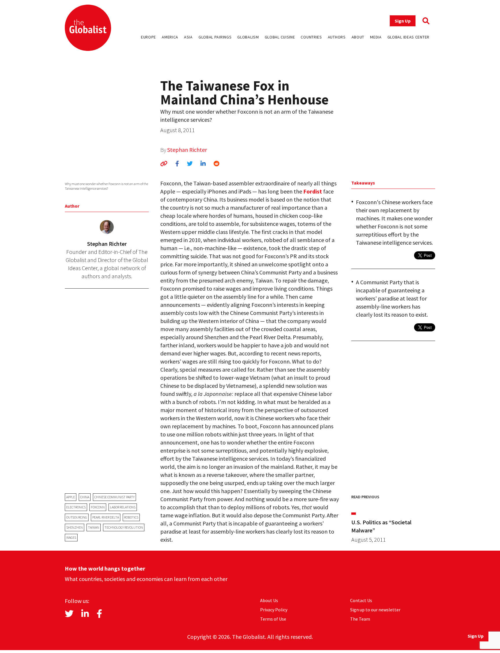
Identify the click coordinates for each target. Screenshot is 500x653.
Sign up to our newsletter (375, 610)
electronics (76, 507)
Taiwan (93, 527)
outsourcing (76, 517)
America (170, 37)
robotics (131, 517)
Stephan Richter (187, 149)
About (358, 37)
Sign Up (403, 21)
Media (376, 37)
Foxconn (98, 507)
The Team (360, 619)
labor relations (122, 507)
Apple (70, 497)
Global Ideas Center (408, 37)
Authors (337, 37)
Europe (148, 37)
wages (71, 537)
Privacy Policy (273, 610)
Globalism (248, 37)
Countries (311, 37)
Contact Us (361, 600)
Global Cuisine (280, 37)
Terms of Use (273, 619)
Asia (188, 37)
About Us (269, 600)
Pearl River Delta (105, 517)
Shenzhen (74, 527)
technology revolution (123, 527)
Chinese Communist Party (114, 497)
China (84, 497)
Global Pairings (215, 37)
